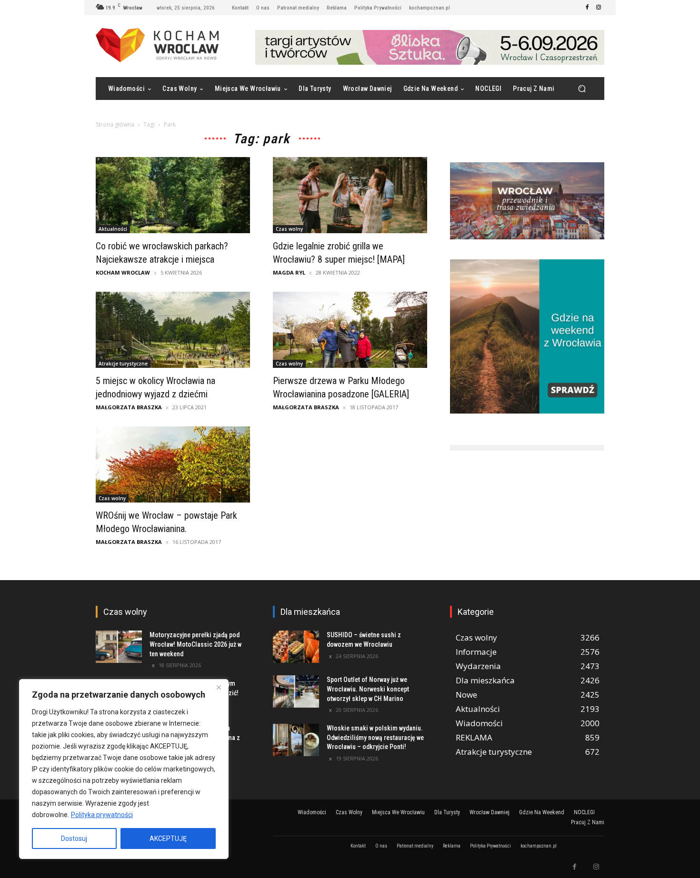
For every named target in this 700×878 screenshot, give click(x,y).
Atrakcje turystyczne (123, 363)
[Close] (218, 687)
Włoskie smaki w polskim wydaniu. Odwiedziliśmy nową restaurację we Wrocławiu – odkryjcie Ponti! (375, 737)
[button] (581, 89)
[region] (124, 769)
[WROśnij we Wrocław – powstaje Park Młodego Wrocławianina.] (173, 464)
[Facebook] (587, 7)
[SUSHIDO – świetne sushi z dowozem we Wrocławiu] (296, 647)
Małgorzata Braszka (129, 407)
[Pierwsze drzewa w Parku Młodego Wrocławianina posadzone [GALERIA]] (350, 330)
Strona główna (115, 124)
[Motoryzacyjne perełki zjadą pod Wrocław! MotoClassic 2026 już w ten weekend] (119, 647)
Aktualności (113, 229)
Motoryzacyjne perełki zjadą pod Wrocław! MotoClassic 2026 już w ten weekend (195, 644)
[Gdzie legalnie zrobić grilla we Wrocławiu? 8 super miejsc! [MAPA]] (350, 195)
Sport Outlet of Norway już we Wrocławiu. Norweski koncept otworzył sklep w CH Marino (368, 689)
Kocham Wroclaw (123, 272)
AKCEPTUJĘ (168, 838)
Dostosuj (74, 838)
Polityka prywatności (102, 815)
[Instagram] (598, 7)
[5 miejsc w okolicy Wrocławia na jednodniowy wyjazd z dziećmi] (173, 330)
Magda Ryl (289, 272)
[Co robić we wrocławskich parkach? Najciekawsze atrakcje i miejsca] (173, 195)
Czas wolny (289, 229)
